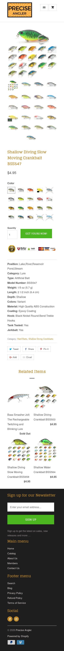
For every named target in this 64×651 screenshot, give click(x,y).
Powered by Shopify (18, 636)
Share (31, 348)
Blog (9, 588)
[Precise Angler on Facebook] (9, 619)
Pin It (46, 348)
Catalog (11, 553)
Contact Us (13, 568)
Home (10, 548)
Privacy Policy (15, 593)
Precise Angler (23, 630)
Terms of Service (16, 602)
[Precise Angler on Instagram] (16, 619)
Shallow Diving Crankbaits (41, 338)
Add (15, 357)
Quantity (11, 227)
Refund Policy (14, 598)
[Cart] (53, 7)
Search (11, 583)
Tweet (16, 348)
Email (29, 357)
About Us (12, 558)
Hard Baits (22, 338)
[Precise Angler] (19, 12)
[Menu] (44, 7)
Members (12, 563)
